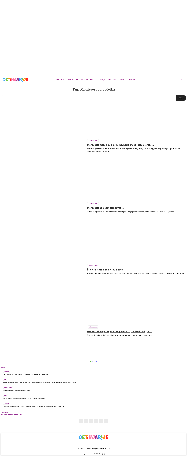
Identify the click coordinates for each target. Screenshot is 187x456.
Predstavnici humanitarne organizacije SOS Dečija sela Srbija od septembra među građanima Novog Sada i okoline (39, 382)
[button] (182, 80)
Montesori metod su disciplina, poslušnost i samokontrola (120, 144)
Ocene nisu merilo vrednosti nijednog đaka (16, 390)
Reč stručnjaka (93, 140)
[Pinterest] (96, 421)
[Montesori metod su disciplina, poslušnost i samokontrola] (42, 145)
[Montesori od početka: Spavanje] (42, 207)
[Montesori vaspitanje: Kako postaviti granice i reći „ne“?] (42, 331)
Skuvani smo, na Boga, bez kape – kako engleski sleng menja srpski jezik (26, 374)
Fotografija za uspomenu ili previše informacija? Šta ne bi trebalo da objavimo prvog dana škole (33, 406)
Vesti (5, 379)
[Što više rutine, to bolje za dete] (42, 269)
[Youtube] (106, 421)
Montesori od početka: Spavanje (105, 207)
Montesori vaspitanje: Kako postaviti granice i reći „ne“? (119, 331)
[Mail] (91, 421)
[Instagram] (86, 421)
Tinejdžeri (6, 371)
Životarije (6, 403)
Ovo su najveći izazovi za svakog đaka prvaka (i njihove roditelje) (24, 398)
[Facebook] (81, 421)
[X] (101, 421)
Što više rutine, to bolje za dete (105, 269)
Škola (5, 395)
